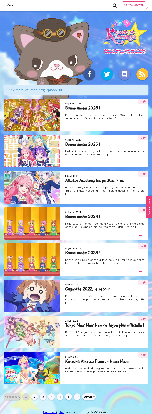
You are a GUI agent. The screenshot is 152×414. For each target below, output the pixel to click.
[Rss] (142, 74)
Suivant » (89, 396)
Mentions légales (53, 412)
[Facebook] (89, 74)
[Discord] (124, 74)
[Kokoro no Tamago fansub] (124, 47)
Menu (10, 5)
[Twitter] (107, 74)
